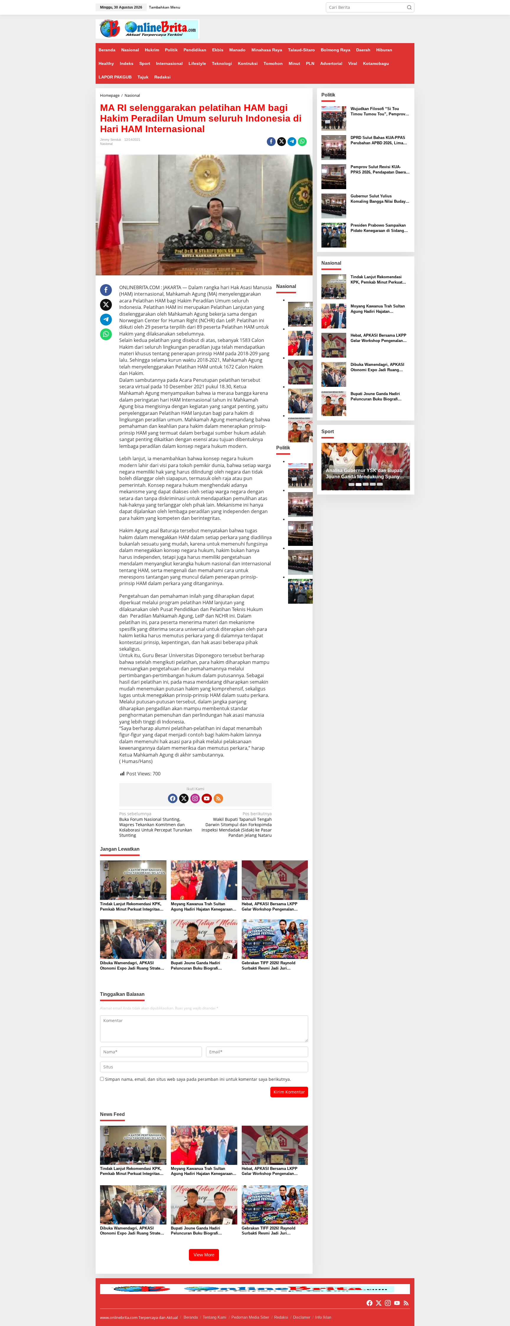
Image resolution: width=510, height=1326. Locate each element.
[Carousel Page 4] (373, 484)
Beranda (191, 1317)
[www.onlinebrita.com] (148, 28)
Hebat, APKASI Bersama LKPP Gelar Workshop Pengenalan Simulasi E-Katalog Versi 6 (270, 907)
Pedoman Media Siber (250, 1317)
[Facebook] (172, 798)
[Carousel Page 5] (380, 484)
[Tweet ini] (281, 141)
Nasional (106, 143)
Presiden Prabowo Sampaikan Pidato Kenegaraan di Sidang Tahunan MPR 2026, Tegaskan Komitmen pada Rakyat (378, 228)
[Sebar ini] (271, 141)
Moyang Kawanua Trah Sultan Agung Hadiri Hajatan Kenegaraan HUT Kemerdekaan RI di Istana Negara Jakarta (202, 907)
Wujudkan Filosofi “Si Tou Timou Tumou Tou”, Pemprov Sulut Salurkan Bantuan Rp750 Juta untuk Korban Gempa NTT (379, 112)
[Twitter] (184, 798)
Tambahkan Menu (164, 7)
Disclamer (301, 1317)
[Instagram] (195, 798)
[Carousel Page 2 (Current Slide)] (359, 484)
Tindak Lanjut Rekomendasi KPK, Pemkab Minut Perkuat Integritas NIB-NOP (130, 907)
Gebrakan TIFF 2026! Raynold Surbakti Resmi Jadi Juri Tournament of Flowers (268, 966)
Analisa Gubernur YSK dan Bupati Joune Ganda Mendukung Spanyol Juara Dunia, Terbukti (365, 474)
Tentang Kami (214, 1317)
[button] (409, 7)
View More (204, 1254)
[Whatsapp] (302, 141)
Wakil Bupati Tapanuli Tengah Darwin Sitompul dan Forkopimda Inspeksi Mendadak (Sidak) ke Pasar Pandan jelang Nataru (237, 824)
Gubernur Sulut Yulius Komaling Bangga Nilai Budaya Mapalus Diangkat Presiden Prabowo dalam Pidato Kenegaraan (379, 199)
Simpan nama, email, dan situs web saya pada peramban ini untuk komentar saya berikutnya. (198, 1079)
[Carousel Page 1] (351, 484)
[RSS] (218, 798)
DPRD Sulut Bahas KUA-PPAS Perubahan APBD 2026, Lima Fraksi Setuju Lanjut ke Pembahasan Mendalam (378, 140)
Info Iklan (323, 1317)
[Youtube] (207, 798)
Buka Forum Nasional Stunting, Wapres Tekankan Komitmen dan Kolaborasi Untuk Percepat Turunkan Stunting (155, 824)
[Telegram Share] (291, 141)
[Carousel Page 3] (366, 484)
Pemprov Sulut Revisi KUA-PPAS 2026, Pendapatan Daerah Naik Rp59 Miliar (379, 170)
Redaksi (281, 1317)
